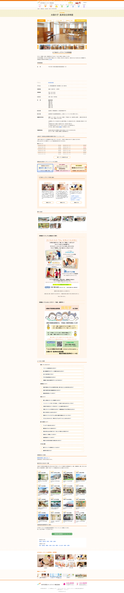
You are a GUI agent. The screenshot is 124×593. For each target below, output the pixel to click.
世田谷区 (43, 545)
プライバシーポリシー (61, 588)
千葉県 (51, 541)
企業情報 (84, 2)
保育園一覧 (42, 8)
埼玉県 (48, 541)
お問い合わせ (59, 589)
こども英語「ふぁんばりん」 (75, 195)
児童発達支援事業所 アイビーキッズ (62, 533)
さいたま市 (61, 545)
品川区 (53, 545)
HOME (38, 8)
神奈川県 (46, 8)
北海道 (54, 541)
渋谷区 (50, 545)
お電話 (60, 126)
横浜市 (57, 545)
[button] (86, 33)
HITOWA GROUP (43, 588)
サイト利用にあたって (51, 588)
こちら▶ (50, 59)
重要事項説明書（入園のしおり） (43, 457)
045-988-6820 (51, 82)
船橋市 (65, 545)
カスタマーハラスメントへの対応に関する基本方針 (75, 588)
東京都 (40, 541)
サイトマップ (66, 589)
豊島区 (47, 545)
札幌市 (68, 545)
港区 (40, 545)
